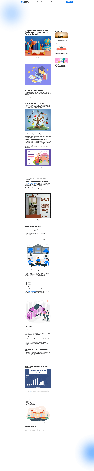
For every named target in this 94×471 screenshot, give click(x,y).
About (55, 1)
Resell (47, 1)
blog (32, 28)
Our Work (51, 1)
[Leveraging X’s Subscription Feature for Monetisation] (61, 48)
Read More (56, 43)
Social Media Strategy (37, 28)
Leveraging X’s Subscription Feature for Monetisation (61, 54)
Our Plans (38, 1)
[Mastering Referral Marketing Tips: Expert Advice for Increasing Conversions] (61, 35)
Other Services (43, 1)
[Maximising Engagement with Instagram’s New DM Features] (61, 60)
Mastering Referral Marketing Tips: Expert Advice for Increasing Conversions (61, 41)
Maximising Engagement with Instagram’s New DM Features (60, 66)
